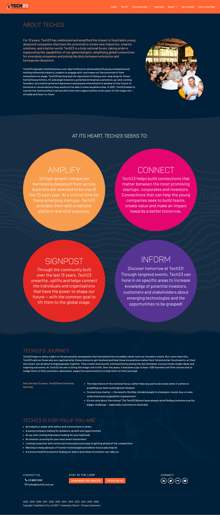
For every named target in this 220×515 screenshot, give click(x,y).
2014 (64, 501)
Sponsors (159, 7)
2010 (89, 501)
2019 (32, 501)
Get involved (188, 7)
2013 (70, 501)
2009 (96, 501)
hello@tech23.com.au (40, 484)
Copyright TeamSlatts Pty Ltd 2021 (40, 505)
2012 (77, 501)
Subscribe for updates (86, 480)
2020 (25, 501)
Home (114, 7)
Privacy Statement (90, 505)
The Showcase (139, 7)
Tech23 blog (115, 480)
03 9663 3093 (35, 480)
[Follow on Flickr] (178, 481)
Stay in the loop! (206, 7)
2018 (38, 501)
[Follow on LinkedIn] (164, 481)
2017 (45, 501)
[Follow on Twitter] (171, 481)
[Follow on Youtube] (185, 481)
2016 (51, 501)
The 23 (124, 7)
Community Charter (70, 505)
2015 (57, 501)
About (171, 7)
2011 (83, 501)
